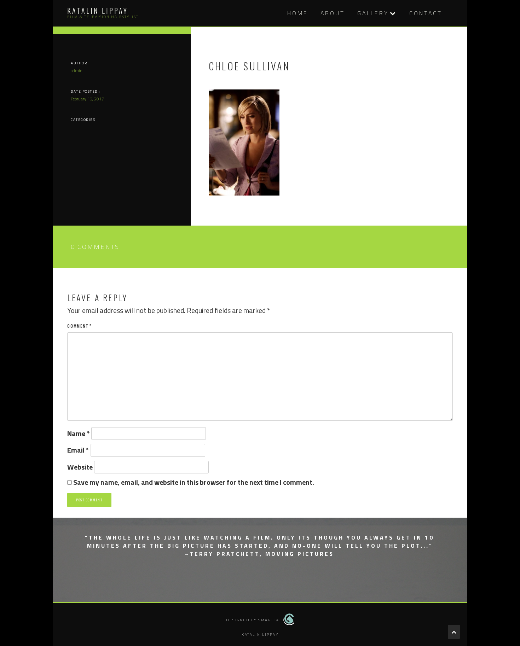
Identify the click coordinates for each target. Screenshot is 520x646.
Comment (79, 326)
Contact (425, 13)
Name (78, 434)
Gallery (373, 13)
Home (297, 13)
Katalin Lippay (97, 10)
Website (80, 467)
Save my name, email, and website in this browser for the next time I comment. (193, 482)
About (332, 13)
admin (76, 70)
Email (78, 450)
